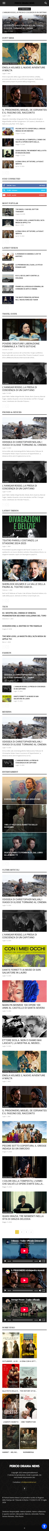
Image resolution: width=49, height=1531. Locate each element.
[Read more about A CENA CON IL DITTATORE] (28, 1358)
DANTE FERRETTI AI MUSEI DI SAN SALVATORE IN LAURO (24, 12)
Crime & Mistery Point (9, 1142)
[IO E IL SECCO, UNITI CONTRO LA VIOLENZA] (8, 278)
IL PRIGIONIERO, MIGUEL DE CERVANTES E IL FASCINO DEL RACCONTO (24, 111)
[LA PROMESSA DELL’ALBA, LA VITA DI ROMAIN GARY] (8, 267)
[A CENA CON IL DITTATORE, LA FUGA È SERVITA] (8, 164)
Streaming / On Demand (10, 63)
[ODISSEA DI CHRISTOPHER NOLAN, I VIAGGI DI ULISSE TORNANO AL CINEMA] (24, 428)
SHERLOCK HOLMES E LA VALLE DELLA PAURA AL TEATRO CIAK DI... (23, 585)
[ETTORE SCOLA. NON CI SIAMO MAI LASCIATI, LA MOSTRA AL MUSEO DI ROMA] (24, 1026)
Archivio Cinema (7, 270)
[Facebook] (24, 1488)
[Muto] (40, 1261)
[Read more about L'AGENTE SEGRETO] (11, 1419)
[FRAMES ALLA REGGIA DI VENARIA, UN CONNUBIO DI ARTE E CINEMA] (8, 289)
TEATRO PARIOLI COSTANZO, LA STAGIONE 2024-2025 (20, 542)
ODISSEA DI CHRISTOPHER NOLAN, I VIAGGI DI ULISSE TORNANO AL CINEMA (24, 443)
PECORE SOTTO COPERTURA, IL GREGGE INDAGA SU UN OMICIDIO (24, 1147)
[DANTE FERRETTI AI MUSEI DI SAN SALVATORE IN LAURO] (6, 698)
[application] (24, 1250)
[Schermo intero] (44, 1261)
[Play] (5, 1261)
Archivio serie (7, 259)
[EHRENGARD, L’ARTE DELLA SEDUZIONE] (24, 790)
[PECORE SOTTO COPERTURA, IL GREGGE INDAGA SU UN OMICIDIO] (8, 131)
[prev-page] (3, 172)
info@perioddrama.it (28, 1482)
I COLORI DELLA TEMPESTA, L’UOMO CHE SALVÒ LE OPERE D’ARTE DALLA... (23, 1182)
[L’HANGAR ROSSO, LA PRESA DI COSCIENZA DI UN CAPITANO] (24, 373)
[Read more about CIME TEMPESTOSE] (28, 1419)
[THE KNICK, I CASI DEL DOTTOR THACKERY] (8, 212)
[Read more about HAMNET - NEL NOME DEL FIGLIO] (11, 1449)
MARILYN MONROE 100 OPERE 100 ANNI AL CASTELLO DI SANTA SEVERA (23, 1006)
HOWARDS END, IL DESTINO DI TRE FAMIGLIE (22, 626)
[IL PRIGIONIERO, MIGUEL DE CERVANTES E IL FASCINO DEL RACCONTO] (24, 96)
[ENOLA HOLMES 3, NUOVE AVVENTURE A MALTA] (24, 54)
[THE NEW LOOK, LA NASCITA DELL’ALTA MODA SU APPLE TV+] (8, 223)
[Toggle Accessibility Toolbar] (44, 1526)
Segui (43, 190)
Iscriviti (42, 195)
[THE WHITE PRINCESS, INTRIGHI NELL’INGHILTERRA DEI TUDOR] (8, 300)
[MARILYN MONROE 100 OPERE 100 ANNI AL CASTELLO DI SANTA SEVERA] (24, 991)
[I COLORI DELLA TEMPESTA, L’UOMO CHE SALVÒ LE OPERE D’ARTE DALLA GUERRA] (8, 142)
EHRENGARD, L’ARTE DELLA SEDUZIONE (22, 799)
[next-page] (7, 172)
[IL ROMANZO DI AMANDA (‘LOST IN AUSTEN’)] (8, 257)
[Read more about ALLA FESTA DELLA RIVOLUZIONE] (11, 1388)
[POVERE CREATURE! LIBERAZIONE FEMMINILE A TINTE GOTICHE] (24, 330)
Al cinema (6, 106)
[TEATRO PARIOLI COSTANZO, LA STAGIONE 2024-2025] (24, 527)
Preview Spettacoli (8, 536)
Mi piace (42, 185)
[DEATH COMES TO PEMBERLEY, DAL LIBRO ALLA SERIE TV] (24, 846)
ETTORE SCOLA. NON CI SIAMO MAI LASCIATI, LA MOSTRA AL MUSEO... (22, 1041)
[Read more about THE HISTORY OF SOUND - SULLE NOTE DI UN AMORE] (28, 1388)
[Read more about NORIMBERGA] (28, 1449)
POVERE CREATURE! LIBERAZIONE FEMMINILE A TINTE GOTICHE (21, 345)
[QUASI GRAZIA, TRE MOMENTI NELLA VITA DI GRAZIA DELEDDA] (8, 153)
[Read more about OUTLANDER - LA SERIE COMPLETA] (11, 1358)
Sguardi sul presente (6, 280)
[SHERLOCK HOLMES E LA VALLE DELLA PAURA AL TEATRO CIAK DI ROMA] (24, 570)
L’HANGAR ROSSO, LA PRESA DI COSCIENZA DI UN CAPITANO (19, 389)
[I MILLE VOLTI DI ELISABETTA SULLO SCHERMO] (24, 818)
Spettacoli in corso (8, 580)
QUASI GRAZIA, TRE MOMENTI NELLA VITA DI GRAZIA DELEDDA (23, 1217)
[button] (4, 3)
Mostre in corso (7, 292)
